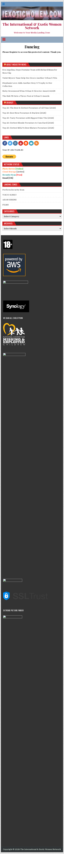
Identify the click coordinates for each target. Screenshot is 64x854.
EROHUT (9, 102)
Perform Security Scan (13, 190)
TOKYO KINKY (9, 195)
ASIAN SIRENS (9, 200)
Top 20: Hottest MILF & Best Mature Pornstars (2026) (28, 128)
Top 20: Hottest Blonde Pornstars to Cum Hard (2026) (28, 123)
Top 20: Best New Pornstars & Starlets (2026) (24, 113)
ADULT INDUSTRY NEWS (16, 64)
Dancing (32, 46)
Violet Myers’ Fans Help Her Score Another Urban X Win (29, 78)
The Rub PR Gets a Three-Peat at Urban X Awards (25, 96)
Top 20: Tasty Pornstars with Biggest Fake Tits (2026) (28, 118)
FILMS (5, 205)
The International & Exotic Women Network (32, 26)
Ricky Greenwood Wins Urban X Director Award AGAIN (28, 91)
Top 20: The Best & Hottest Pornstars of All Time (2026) (29, 108)
